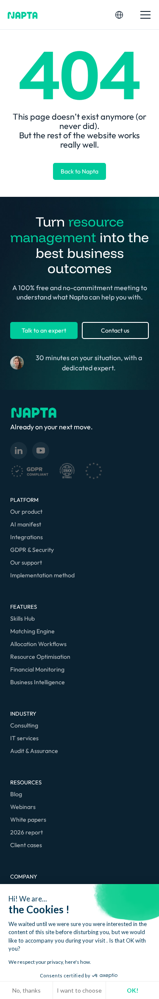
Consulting (24, 725)
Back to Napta (79, 171)
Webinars (23, 807)
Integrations (26, 537)
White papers (28, 819)
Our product (26, 511)
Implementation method (42, 575)
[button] (119, 15)
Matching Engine (32, 631)
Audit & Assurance (34, 751)
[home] (23, 15)
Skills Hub (22, 618)
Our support (26, 562)
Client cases (26, 845)
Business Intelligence (37, 682)
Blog (16, 794)
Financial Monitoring (37, 669)
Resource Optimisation (40, 656)
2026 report (26, 832)
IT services (24, 738)
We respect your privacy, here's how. (49, 962)
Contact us (115, 330)
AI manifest (25, 524)
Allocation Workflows (38, 644)
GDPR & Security (32, 550)
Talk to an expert (44, 330)
